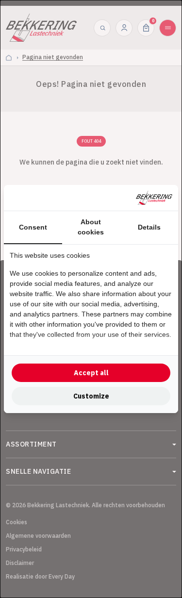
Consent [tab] (33, 227)
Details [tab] (149, 227)
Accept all (91, 372)
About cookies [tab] (91, 227)
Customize (91, 396)
